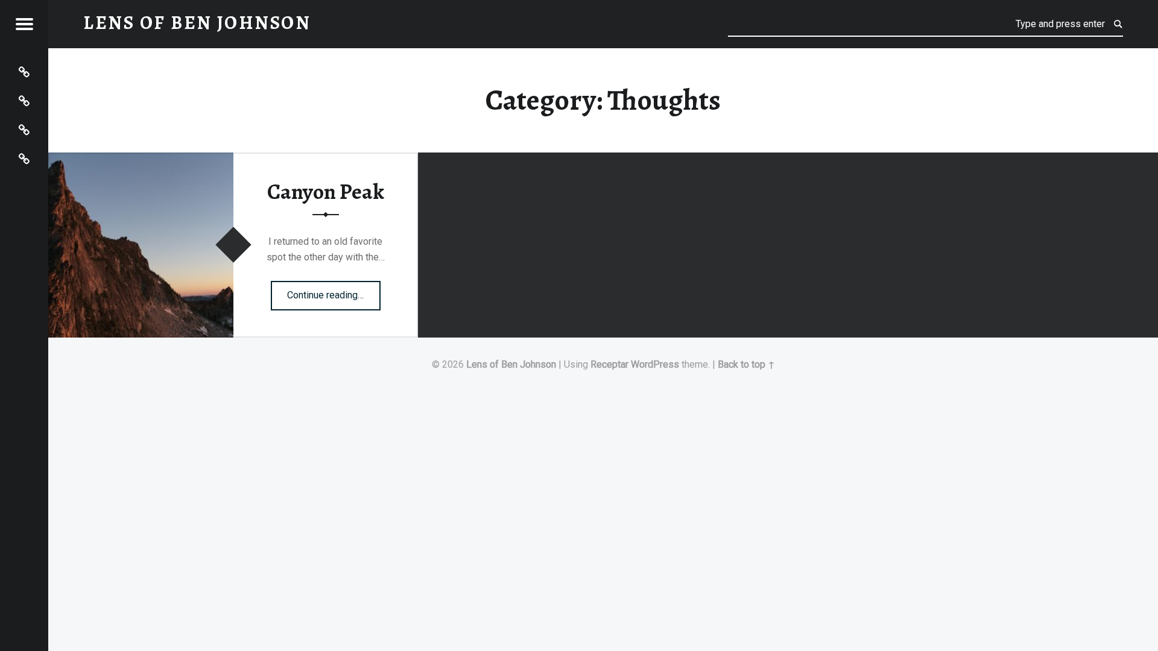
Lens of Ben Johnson (511, 364)
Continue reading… (334, 291)
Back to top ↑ (746, 364)
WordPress (655, 364)
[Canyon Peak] (140, 160)
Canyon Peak (325, 191)
